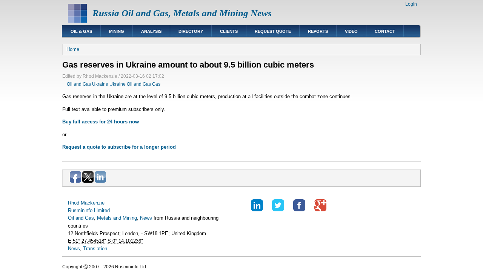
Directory (190, 31)
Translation (95, 248)
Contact (385, 31)
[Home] (77, 21)
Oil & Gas (81, 31)
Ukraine (100, 84)
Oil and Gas (79, 84)
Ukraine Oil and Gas (130, 84)
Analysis (151, 31)
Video (351, 31)
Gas (156, 84)
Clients (229, 31)
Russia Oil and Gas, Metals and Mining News (182, 13)
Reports (318, 31)
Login (411, 4)
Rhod (73, 203)
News (146, 218)
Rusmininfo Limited (89, 210)
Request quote (273, 31)
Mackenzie (93, 203)
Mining (116, 31)
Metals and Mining (117, 218)
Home (72, 49)
